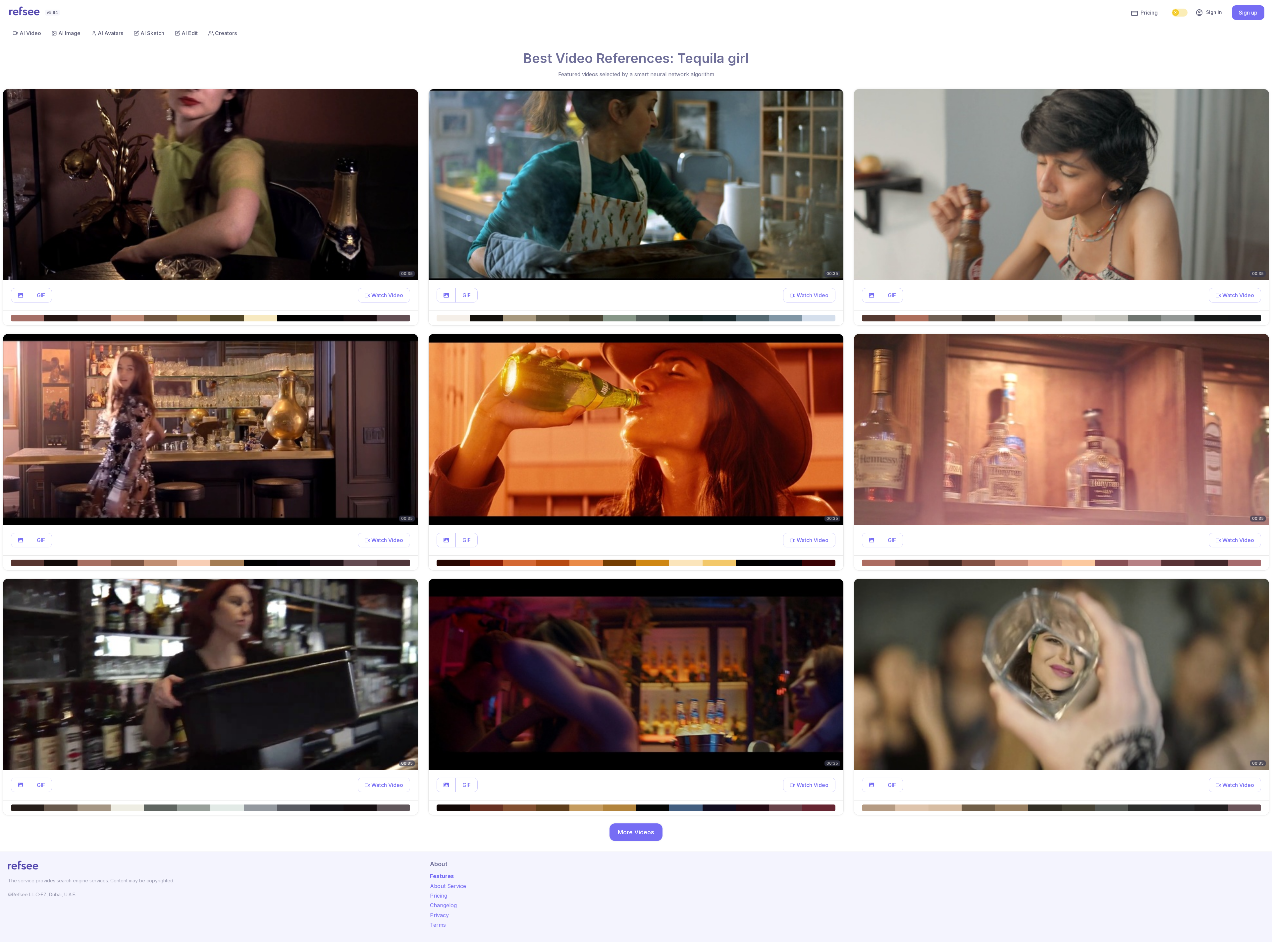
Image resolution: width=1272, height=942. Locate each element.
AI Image (69, 33)
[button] (20, 295)
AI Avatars (110, 33)
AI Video (30, 33)
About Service (448, 886)
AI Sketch (152, 33)
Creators (226, 33)
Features (442, 876)
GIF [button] (41, 295)
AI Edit (190, 33)
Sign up (1248, 12)
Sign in (1208, 13)
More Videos (636, 832)
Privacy (439, 915)
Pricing (1149, 12)
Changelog (443, 905)
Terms (438, 924)
